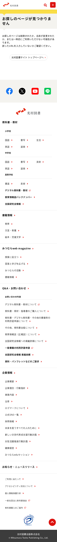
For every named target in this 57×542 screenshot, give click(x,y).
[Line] (47, 91)
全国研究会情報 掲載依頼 (18, 355)
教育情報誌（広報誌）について (21, 334)
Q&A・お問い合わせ (14, 288)
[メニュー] (53, 5)
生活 (38, 140)
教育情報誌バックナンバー (18, 197)
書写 (23, 140)
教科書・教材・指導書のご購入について (25, 311)
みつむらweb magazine (16, 248)
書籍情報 (7, 215)
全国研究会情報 (13, 204)
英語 (7, 147)
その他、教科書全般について (19, 328)
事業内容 (9, 395)
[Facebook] (9, 91)
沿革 (7, 401)
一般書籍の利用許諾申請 (17, 348)
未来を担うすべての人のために (21, 428)
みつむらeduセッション (17, 455)
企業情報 (7, 372)
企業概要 (9, 381)
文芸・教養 (10, 230)
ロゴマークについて (15, 408)
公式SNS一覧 (12, 415)
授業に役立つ (12, 257)
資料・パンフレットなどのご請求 (22, 361)
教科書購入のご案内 (14, 508)
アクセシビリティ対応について (19, 486)
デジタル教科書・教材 (16, 190)
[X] (22, 91)
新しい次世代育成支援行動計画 (21, 435)
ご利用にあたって (13, 479)
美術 (38, 162)
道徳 (23, 147)
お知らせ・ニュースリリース (18, 467)
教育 (7, 224)
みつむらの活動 (13, 270)
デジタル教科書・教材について (21, 304)
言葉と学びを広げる (15, 264)
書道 (7, 184)
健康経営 (9, 448)
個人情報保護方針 (13, 493)
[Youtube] (35, 91)
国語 (7, 140)
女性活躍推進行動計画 (16, 441)
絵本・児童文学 (13, 237)
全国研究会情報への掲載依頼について (24, 341)
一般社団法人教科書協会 (16, 501)
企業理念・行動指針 (15, 388)
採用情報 (9, 421)
